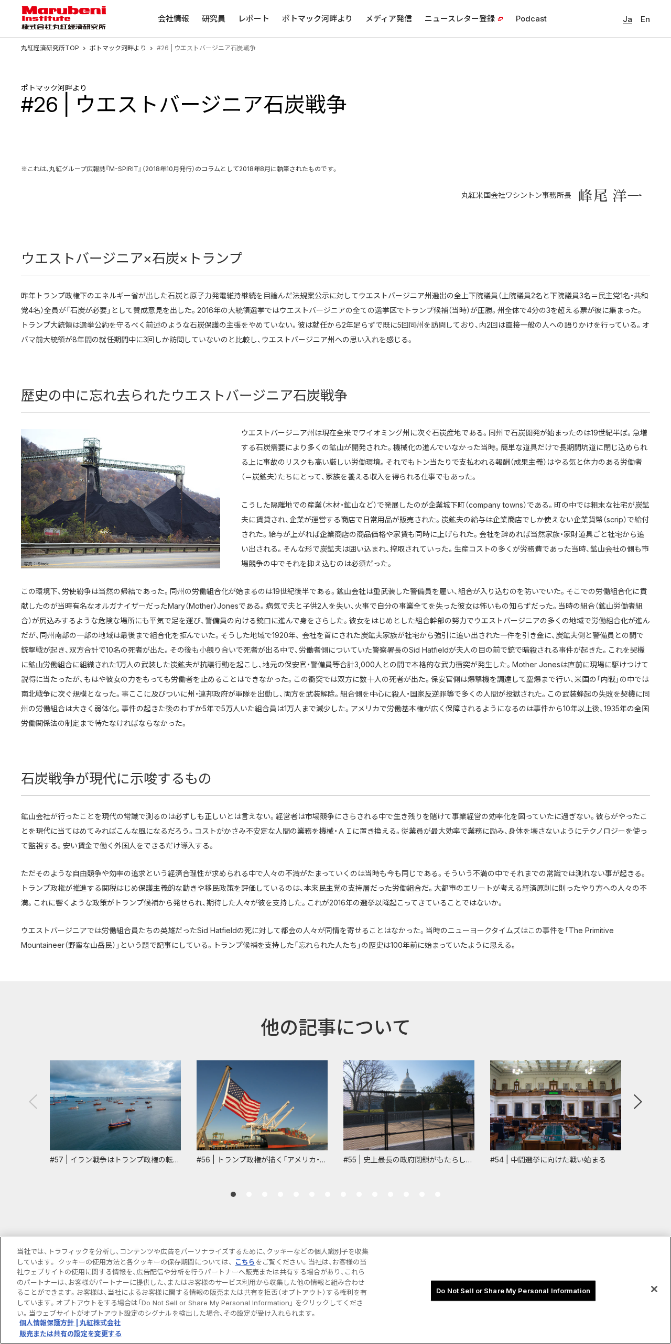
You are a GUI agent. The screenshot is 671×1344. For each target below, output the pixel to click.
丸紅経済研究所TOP (50, 48)
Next (638, 1101)
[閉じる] (654, 1289)
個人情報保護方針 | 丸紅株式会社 (70, 1323)
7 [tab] (327, 1194)
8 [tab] (343, 1194)
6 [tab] (312, 1194)
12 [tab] (406, 1194)
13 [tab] (422, 1194)
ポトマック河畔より (118, 48)
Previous (33, 1101)
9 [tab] (359, 1194)
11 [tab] (390, 1194)
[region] (335, 1290)
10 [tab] (374, 1194)
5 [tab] (296, 1194)
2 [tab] (249, 1194)
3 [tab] (264, 1194)
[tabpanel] (115, 1113)
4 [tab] (280, 1194)
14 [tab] (437, 1194)
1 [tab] (233, 1194)
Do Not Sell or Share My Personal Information (513, 1290)
